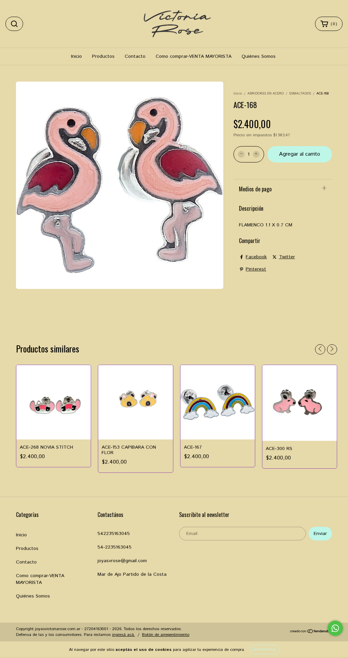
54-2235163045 (115, 547)
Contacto (135, 56)
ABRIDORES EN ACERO (265, 93)
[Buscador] (14, 24)
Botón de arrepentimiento (165, 635)
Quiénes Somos (259, 56)
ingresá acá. (123, 635)
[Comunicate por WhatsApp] (335, 628)
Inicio (76, 56)
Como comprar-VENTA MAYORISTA (193, 56)
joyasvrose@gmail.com (122, 560)
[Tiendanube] (311, 632)
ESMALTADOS (300, 93)
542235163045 (114, 533)
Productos (103, 56)
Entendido (265, 649)
